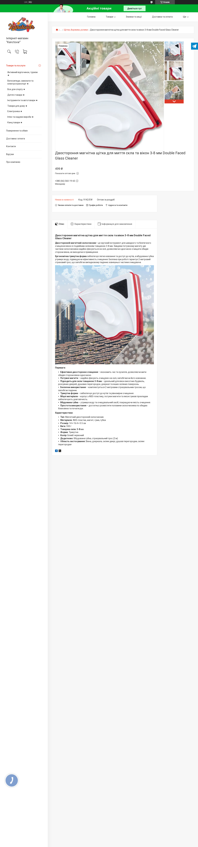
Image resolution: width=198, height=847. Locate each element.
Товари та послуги (15, 65)
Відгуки (10, 154)
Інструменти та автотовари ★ (22, 100)
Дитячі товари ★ (16, 95)
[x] (60, 451)
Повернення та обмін (17, 130)
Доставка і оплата (15, 138)
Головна (91, 17)
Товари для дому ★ (17, 106)
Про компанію (13, 162)
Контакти (11, 146)
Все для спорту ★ (16, 89)
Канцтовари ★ (14, 122)
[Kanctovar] (24, 24)
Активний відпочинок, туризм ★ (22, 74)
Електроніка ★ (14, 111)
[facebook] (56, 451)
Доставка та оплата (162, 17)
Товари (109, 17)
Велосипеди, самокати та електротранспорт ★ (20, 82)
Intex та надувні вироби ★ (20, 117)
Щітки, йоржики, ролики (76, 30)
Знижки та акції (134, 17)
